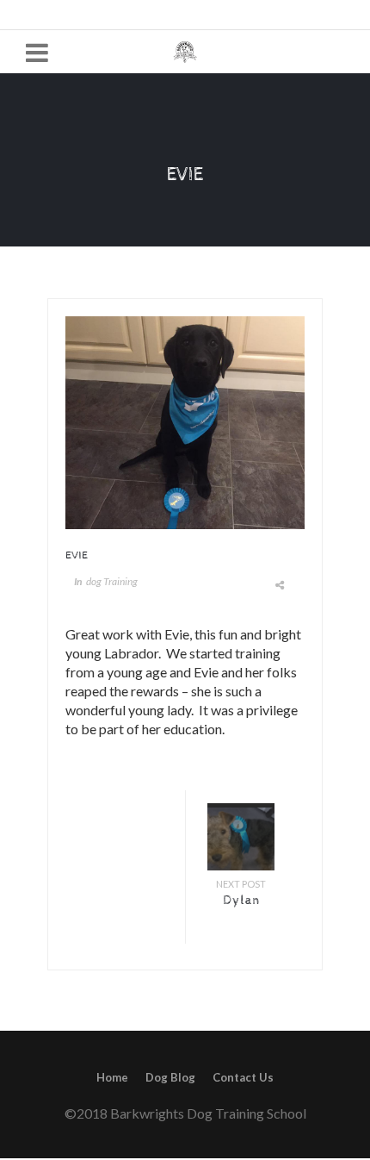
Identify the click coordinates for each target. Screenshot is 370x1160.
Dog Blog (170, 1077)
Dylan (241, 900)
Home (112, 1077)
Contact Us (243, 1077)
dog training (112, 581)
